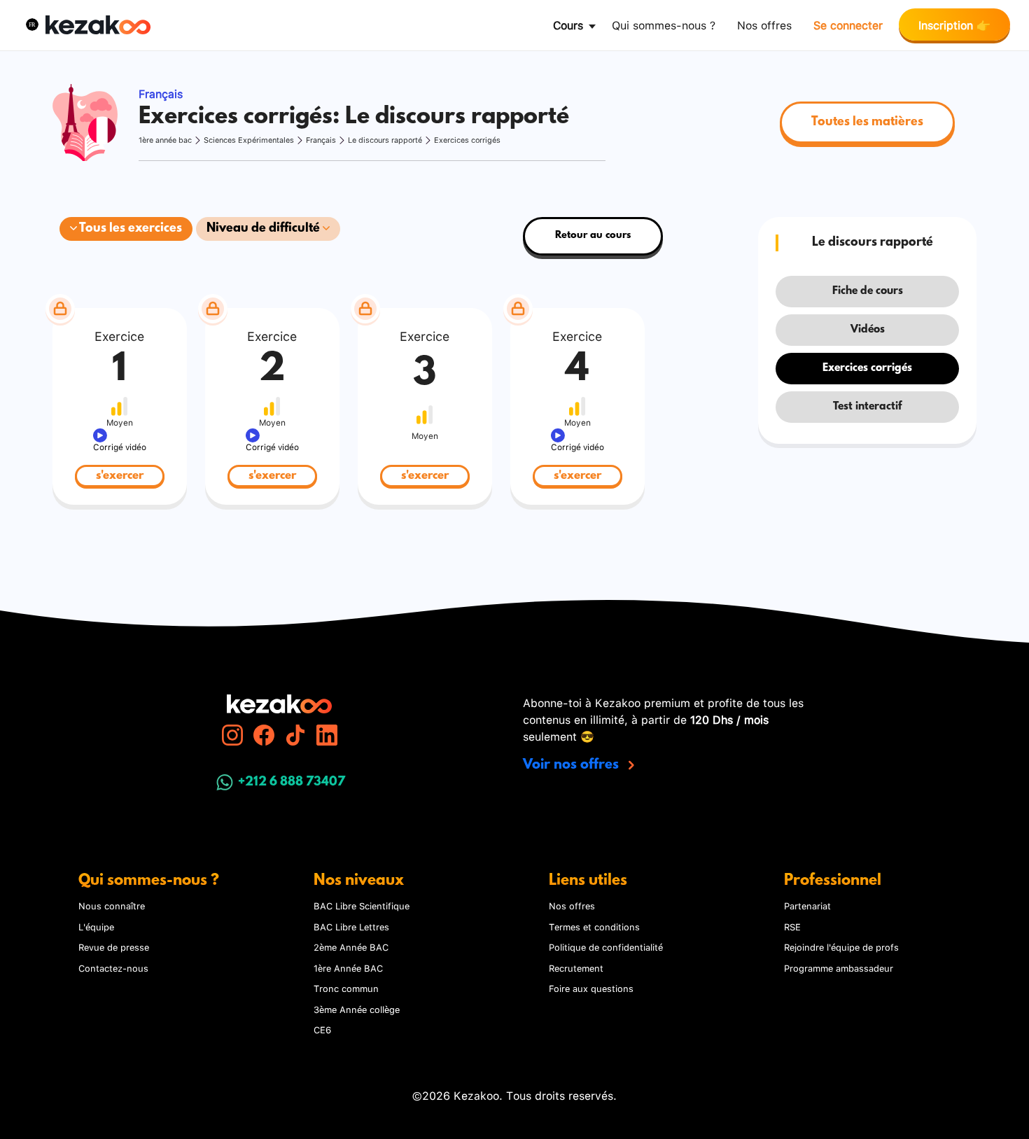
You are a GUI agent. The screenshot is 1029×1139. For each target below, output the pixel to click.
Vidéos (867, 329)
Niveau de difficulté (264, 229)
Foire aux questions (591, 987)
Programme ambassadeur (838, 967)
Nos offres (764, 24)
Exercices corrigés (467, 140)
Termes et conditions (594, 926)
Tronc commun (346, 987)
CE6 (322, 1029)
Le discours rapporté (385, 140)
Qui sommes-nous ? (663, 24)
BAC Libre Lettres (351, 926)
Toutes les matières (867, 123)
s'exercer (120, 475)
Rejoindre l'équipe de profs (841, 946)
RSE (792, 926)
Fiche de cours (867, 291)
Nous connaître (111, 905)
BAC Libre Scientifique (362, 905)
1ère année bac (165, 140)
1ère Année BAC (348, 967)
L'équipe (96, 926)
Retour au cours (593, 236)
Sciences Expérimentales (249, 140)
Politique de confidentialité (606, 946)
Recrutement (576, 967)
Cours (568, 24)
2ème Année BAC (351, 946)
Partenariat (807, 905)
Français (321, 140)
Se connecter (848, 24)
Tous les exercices (129, 229)
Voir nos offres (572, 765)
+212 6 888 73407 (291, 783)
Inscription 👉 (954, 24)
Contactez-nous (113, 967)
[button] (32, 24)
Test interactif (867, 406)
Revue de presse (113, 946)
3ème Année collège (357, 1008)
